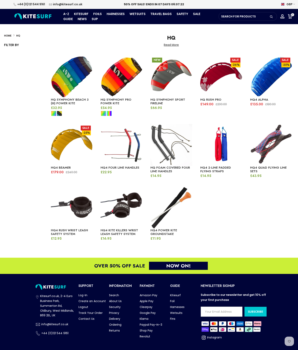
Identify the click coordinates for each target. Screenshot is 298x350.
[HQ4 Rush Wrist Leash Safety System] (72, 207)
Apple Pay (146, 301)
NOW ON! (178, 265)
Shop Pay (146, 330)
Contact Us (86, 319)
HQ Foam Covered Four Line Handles (170, 169)
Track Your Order (90, 313)
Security (115, 307)
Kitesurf (175, 295)
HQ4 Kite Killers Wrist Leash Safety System (119, 232)
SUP (95, 19)
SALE (196, 14)
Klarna (144, 319)
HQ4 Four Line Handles (120, 167)
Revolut (145, 336)
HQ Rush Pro (210, 99)
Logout (83, 307)
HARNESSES (116, 14)
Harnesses (177, 307)
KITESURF (81, 14)
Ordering (115, 325)
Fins (172, 319)
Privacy (114, 313)
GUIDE (68, 19)
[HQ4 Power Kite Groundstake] (171, 207)
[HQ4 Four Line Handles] (121, 145)
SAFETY (182, 14)
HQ (18, 35)
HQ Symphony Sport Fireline (167, 101)
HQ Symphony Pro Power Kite (116, 101)
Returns (114, 330)
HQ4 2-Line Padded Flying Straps (215, 169)
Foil (172, 301)
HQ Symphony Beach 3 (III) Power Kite (70, 101)
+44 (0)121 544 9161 (31, 4)
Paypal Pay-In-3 (151, 325)
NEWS (82, 19)
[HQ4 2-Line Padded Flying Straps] (221, 145)
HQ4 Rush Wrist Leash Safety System (69, 232)
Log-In (82, 295)
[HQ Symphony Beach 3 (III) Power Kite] (72, 77)
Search (114, 295)
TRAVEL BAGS (161, 14)
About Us (115, 301)
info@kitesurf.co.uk (67, 4)
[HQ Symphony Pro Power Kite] (121, 77)
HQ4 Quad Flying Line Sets (268, 169)
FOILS (97, 14)
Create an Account (92, 301)
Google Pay (148, 313)
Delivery (114, 319)
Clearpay (146, 307)
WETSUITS (138, 14)
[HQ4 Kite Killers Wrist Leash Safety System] (121, 207)
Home (8, 35)
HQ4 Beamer (61, 167)
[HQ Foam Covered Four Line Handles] (171, 145)
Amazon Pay (148, 295)
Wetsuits (176, 313)
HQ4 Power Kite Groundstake (163, 232)
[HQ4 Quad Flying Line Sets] (271, 145)
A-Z (66, 14)
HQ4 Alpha (259, 99)
